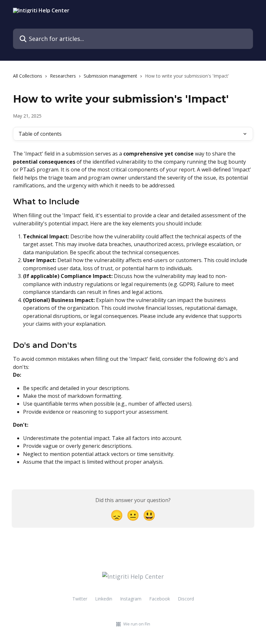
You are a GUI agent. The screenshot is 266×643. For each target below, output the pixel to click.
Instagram (130, 599)
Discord (186, 599)
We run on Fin (136, 624)
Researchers (63, 76)
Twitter (79, 599)
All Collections (27, 76)
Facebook (159, 599)
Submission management (110, 76)
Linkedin (103, 599)
